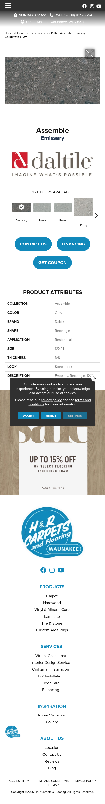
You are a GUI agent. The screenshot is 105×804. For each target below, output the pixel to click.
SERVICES (51, 646)
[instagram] (91, 5)
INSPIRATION (52, 706)
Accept (28, 415)
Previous (8, 208)
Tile (31, 33)
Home (9, 33)
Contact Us (33, 244)
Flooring (20, 33)
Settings (75, 415)
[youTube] (98, 5)
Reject (51, 415)
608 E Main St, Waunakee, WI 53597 (55, 22)
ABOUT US (52, 738)
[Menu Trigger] (8, 5)
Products (42, 33)
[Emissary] (21, 207)
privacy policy (51, 400)
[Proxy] (42, 207)
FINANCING (73, 244)
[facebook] (84, 5)
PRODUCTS (52, 586)
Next (96, 208)
